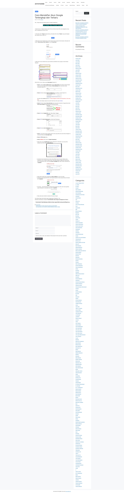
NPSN (77, 369)
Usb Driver (78, 466)
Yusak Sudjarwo (79, 486)
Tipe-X (77, 453)
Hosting (57, 5)
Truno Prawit (78, 461)
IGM (76, 295)
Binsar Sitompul (79, 211)
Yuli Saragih (78, 484)
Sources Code (78, 436)
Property (77, 380)
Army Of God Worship (80, 204)
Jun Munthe (78, 314)
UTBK (77, 468)
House (77, 290)
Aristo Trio (78, 201)
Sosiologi (77, 433)
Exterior (50, 2)
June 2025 (78, 70)
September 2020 (79, 119)
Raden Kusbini (78, 389)
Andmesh (77, 196)
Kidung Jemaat (78, 318)
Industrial (68, 2)
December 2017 (79, 164)
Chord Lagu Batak (79, 222)
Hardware (77, 280)
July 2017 (77, 172)
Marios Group (78, 344)
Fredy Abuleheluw (79, 267)
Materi (77, 349)
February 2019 (78, 142)
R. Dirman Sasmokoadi (80, 384)
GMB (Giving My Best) (80, 273)
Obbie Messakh (79, 372)
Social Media (78, 425)
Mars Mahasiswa (79, 346)
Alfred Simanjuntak (79, 191)
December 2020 (79, 114)
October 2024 (78, 76)
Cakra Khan (78, 217)
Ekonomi (77, 255)
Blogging (77, 212)
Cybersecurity (78, 239)
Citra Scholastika (79, 227)
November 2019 (79, 132)
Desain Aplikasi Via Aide (80, 242)
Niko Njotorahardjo (79, 367)
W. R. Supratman (79, 473)
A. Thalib (77, 184)
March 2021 (78, 109)
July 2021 (77, 103)
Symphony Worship (79, 448)
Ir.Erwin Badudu (79, 300)
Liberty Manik (78, 324)
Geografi (77, 272)
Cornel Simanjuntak (79, 234)
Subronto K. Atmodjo (80, 441)
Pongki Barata (78, 379)
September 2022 (79, 88)
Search (77, 11)
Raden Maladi (78, 390)
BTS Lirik (77, 214)
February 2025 (78, 73)
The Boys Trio (78, 451)
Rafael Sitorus (78, 392)
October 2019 (78, 134)
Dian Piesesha (78, 245)
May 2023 (77, 86)
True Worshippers (79, 460)
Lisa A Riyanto (78, 336)
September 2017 (79, 169)
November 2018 (79, 145)
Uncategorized (78, 463)
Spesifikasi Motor (79, 438)
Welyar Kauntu (78, 478)
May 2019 (77, 139)
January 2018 (78, 162)
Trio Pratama (78, 458)
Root (76, 403)
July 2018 (77, 152)
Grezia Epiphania (79, 278)
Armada (77, 202)
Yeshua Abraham (79, 483)
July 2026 (77, 60)
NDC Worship (78, 366)
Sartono (77, 413)
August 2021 (78, 101)
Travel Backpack (79, 456)
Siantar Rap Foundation (80, 422)
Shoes (78, 2)
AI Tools (62, 5)
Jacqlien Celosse (79, 303)
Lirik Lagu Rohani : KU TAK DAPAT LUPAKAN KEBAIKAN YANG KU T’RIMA (48, 206)
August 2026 (78, 58)
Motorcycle (78, 361)
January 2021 (78, 112)
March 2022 (78, 91)
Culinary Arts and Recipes (49, 5)
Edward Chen (78, 253)
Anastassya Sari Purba (80, 194)
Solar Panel (78, 430)
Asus (77, 206)
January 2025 (78, 75)
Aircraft (63, 2)
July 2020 (77, 122)
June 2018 (78, 154)
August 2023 (78, 84)
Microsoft (77, 356)
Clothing (77, 230)
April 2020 (78, 127)
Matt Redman (78, 351)
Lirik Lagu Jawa (79, 329)
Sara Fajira (78, 410)
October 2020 (78, 117)
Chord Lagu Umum (79, 225)
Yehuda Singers (79, 481)
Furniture (77, 270)
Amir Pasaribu (78, 192)
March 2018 (78, 159)
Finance (77, 262)
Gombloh (77, 277)
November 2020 (79, 116)
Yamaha (77, 479)
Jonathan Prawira (79, 311)
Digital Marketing (79, 247)
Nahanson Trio (78, 362)
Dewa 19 (77, 244)
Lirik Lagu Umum (79, 333)
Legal (77, 321)
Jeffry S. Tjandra (79, 308)
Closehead (78, 229)
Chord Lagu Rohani (79, 224)
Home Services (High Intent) (81, 286)
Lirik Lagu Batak (79, 328)
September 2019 (79, 136)
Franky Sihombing (79, 265)
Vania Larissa (78, 471)
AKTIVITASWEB (39, 4)
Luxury (66, 5)
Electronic (77, 257)
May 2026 (77, 63)
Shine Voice (78, 417)
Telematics (83, 2)
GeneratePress (68, 491)
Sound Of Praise (79, 435)
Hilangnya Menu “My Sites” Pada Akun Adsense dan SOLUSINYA (46, 205)
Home (46, 2)
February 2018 (78, 160)
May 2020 (77, 126)
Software (77, 427)
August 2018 (78, 150)
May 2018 (77, 155)
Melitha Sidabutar (79, 352)
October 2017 (78, 167)
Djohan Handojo (79, 249)
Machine (73, 2)
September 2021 (79, 99)
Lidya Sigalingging (79, 326)
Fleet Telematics (79, 263)
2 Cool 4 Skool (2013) (80, 183)
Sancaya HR (78, 407)
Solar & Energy (72, 5)
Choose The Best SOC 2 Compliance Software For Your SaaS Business (81, 27)
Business (77, 216)
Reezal (77, 397)
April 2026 (78, 65)
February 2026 (78, 68)
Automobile (78, 207)
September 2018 (79, 149)
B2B (87, 5)
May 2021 (77, 106)
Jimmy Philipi (78, 310)
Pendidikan (78, 375)
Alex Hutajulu (78, 189)
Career (83, 5)
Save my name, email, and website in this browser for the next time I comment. (51, 235)
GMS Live (77, 275)
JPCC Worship (78, 313)
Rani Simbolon (78, 394)
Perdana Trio (78, 377)
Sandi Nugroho (78, 408)
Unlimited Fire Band (79, 464)
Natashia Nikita (79, 364)
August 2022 (78, 89)
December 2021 (79, 96)
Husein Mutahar (79, 291)
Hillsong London (79, 285)
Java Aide (77, 306)
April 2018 (77, 157)
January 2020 (78, 129)
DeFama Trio (78, 240)
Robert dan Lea (79, 400)
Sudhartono (78, 443)
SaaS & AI (78, 5)
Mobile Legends (79, 359)
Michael (77, 354)
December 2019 (79, 131)
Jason (77, 305)
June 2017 (78, 173)
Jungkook (77, 316)
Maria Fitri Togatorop (80, 341)
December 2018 (79, 144)
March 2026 (78, 66)
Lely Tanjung (78, 323)
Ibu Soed (77, 293)
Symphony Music (79, 446)
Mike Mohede (78, 357)
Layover (77, 319)
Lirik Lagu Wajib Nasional (80, 334)
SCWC (77, 415)
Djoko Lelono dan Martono (81, 250)
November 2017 (79, 165)
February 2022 (78, 93)
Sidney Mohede (79, 423)
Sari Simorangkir (79, 412)
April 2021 (77, 108)
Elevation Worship (79, 258)
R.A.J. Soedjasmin (79, 387)
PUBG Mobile (78, 382)
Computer (77, 232)
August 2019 (78, 137)
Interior (55, 2)
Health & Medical (79, 283)
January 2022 (78, 94)
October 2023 (78, 81)
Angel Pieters (78, 197)
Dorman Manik (78, 252)
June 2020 (78, 124)
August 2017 (78, 170)
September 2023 (79, 83)
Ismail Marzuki (78, 301)
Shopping (77, 420)
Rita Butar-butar (79, 399)
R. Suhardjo (78, 385)
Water (59, 2)
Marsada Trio (78, 347)
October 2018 (78, 147)
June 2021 (78, 104)
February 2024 (78, 78)
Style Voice (78, 440)
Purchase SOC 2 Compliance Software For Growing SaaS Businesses (81, 34)
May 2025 (77, 71)
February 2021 (78, 111)
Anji (76, 199)
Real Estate (78, 395)
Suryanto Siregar (79, 445)
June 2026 (78, 61)
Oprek (77, 374)
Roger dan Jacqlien (79, 402)
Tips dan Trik (38, 204)
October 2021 (78, 98)
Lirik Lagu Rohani (79, 331)
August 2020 (78, 121)
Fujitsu (77, 268)
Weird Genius (78, 476)
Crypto (77, 235)
